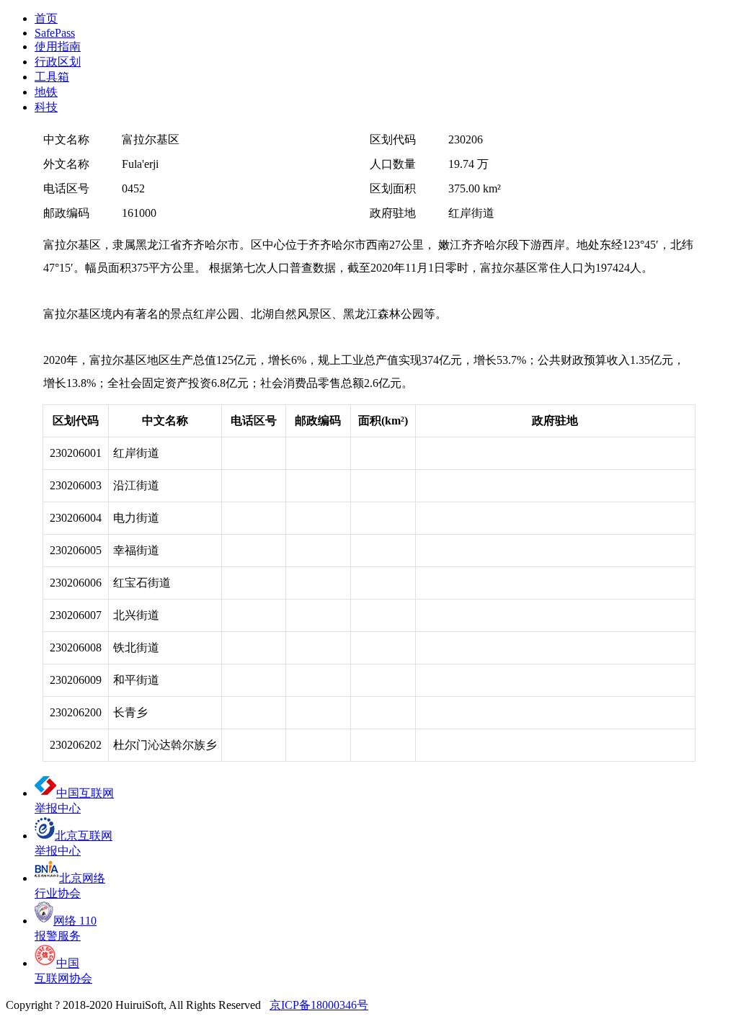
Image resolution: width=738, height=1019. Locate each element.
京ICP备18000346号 (319, 1005)
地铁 (46, 92)
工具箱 (52, 77)
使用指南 (58, 46)
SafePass (55, 33)
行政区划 (58, 61)
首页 (46, 18)
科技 (46, 107)
